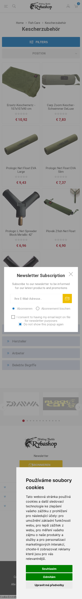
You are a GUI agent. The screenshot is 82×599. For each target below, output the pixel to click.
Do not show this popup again (43, 324)
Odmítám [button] (49, 577)
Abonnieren (24, 308)
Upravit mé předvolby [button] (49, 585)
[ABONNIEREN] (67, 298)
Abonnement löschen (55, 308)
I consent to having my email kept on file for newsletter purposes (43, 319)
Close (71, 274)
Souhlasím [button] (49, 568)
